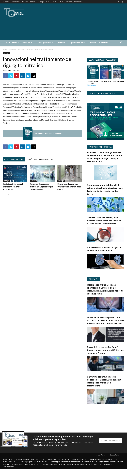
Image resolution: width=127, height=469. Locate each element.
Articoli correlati (14, 159)
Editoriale (103, 42)
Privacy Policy (100, 455)
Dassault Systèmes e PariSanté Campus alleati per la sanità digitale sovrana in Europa (105, 350)
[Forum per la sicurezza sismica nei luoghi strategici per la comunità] (42, 173)
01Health (93, 279)
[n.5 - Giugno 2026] (118, 73)
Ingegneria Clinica (77, 42)
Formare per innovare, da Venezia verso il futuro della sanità (69, 187)
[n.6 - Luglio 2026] (105, 73)
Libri (47, 2)
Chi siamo (6, 2)
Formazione (16, 2)
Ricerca (92, 42)
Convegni (41, 2)
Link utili (54, 2)
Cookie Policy (114, 455)
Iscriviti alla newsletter (102, 93)
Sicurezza (61, 42)
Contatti (32, 2)
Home (5, 49)
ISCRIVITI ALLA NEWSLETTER (110, 441)
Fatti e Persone (11, 42)
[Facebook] (118, 1)
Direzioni (26, 42)
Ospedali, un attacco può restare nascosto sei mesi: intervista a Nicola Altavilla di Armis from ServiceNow (105, 320)
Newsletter (77, 2)
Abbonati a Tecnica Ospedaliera (48, 133)
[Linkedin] (122, 1)
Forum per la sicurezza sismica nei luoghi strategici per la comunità (41, 187)
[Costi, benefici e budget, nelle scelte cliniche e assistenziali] (15, 173)
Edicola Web (91, 85)
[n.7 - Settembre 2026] (27, 133)
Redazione (7, 70)
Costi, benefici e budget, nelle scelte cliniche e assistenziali (13, 187)
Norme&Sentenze (66, 2)
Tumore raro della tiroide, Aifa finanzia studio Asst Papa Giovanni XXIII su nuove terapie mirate (104, 220)
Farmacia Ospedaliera (100, 147)
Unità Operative (43, 42)
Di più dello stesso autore (40, 159)
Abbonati (25, 2)
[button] (121, 43)
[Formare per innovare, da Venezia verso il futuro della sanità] (69, 173)
